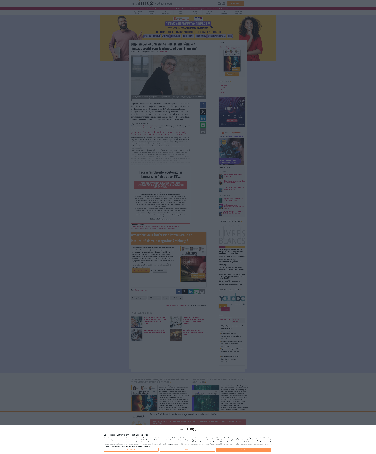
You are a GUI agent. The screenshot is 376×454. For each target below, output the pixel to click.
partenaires (115, 438)
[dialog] (188, 439)
